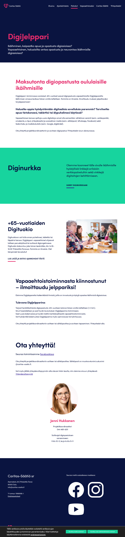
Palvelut (74, 5)
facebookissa (47, 354)
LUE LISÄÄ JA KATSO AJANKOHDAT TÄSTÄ (26, 258)
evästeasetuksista (38, 534)
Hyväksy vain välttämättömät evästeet (102, 532)
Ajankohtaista (63, 5)
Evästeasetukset (14, 496)
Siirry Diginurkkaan (76, 185)
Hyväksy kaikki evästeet (76, 532)
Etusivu (51, 5)
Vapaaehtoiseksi (87, 5)
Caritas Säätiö (102, 5)
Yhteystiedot (116, 5)
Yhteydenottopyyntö (24, 374)
